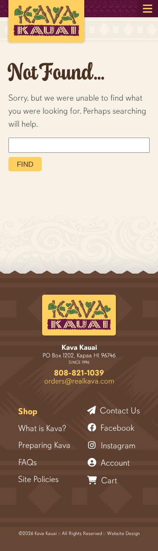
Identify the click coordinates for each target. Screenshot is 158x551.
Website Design (123, 533)
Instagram (117, 445)
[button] (147, 8)
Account (114, 462)
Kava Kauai (79, 347)
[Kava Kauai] (79, 315)
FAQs (27, 462)
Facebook (116, 427)
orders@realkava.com (79, 381)
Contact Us (119, 410)
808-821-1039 (79, 373)
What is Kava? (42, 428)
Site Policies (38, 479)
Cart (108, 480)
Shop (27, 411)
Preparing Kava (44, 445)
